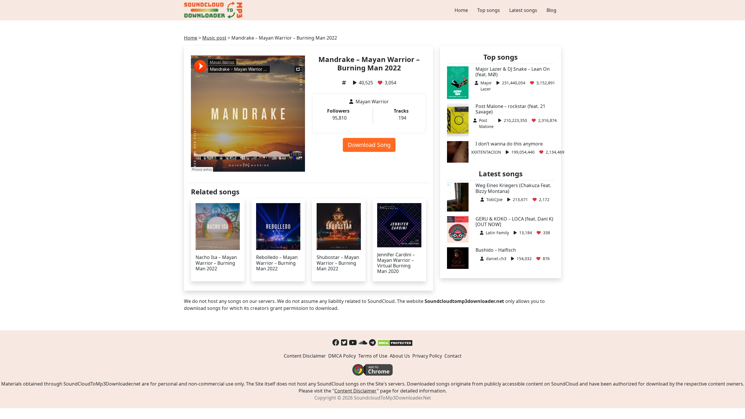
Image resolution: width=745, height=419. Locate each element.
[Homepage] (214, 10)
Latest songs (523, 10)
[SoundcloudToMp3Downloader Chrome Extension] (372, 369)
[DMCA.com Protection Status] (395, 342)
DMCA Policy (342, 356)
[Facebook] (335, 342)
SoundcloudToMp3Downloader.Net (392, 398)
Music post (214, 38)
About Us (400, 356)
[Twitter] (344, 342)
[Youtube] (353, 342)
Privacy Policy (427, 356)
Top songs (488, 10)
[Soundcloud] (363, 342)
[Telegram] (372, 342)
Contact (453, 356)
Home (461, 10)
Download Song (369, 145)
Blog (551, 10)
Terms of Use (372, 356)
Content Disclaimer (305, 356)
